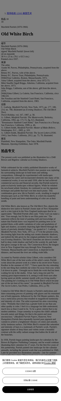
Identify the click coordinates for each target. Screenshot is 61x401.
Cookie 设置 (30, 371)
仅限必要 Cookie (30, 380)
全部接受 (30, 390)
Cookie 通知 (50, 363)
